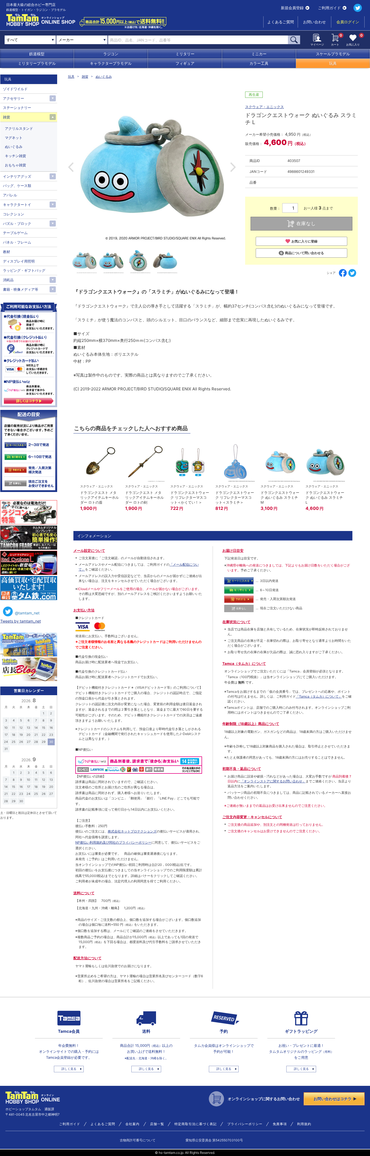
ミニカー (259, 53)
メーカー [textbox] (66, 39)
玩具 (333, 63)
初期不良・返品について (241, 768)
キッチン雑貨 (15, 156)
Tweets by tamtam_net (20, 621)
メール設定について (89, 550)
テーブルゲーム (15, 233)
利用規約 (304, 1124)
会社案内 (132, 1124)
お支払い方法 (84, 610)
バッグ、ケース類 (17, 185)
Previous (71, 167)
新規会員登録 (292, 7)
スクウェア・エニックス (264, 107)
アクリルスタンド (19, 128)
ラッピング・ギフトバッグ (24, 270)
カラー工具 (258, 63)
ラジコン (110, 53)
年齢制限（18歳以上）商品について (250, 723)
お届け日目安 (233, 550)
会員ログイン (347, 22)
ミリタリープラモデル (37, 63)
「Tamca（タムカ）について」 (319, 696)
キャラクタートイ (17, 204)
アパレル (10, 195)
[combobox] (82, 39)
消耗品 (8, 280)
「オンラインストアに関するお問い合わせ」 (273, 781)
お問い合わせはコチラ (333, 1098)
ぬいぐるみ (104, 77)
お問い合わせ (314, 22)
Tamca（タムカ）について (244, 663)
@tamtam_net (27, 613)
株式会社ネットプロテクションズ (132, 831)
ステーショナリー (17, 107)
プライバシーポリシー (244, 1124)
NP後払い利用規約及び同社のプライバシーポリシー (113, 842)
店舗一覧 (157, 1124)
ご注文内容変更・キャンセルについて (252, 817)
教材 (6, 252)
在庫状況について (236, 622)
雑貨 (85, 77)
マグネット (13, 137)
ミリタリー (185, 53)
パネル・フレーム (17, 242)
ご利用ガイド (329, 7)
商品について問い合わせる (304, 253)
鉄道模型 (36, 53)
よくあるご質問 (280, 22)
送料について (84, 893)
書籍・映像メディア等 (20, 289)
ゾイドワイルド (15, 89)
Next (233, 167)
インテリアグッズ (17, 176)
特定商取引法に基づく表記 (195, 1124)
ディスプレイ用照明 (19, 261)
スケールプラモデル (333, 53)
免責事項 (280, 1124)
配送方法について (87, 958)
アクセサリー (13, 98)
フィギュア (185, 63)
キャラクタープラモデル (111, 63)
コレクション (13, 214)
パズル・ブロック (17, 223)
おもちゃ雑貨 (15, 165)
